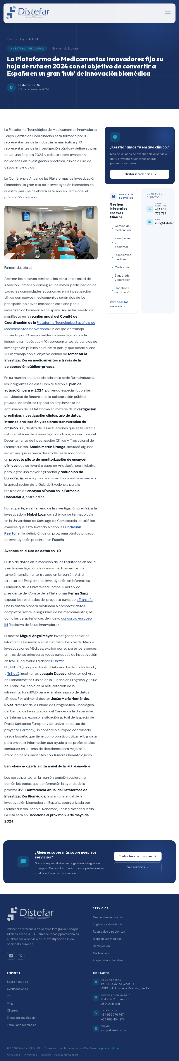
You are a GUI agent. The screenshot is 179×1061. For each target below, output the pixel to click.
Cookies (46, 1054)
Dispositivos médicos (123, 257)
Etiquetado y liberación (123, 278)
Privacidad (30, 1054)
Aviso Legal (14, 1054)
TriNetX (13, 673)
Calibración (123, 267)
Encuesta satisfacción (22, 1018)
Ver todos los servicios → (119, 304)
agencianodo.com (110, 1048)
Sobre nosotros (17, 982)
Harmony (27, 730)
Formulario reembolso (21, 1025)
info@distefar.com (113, 1030)
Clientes (12, 1010)
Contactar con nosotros (135, 856)
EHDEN (15, 667)
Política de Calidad (66, 1054)
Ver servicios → (137, 867)
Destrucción (101, 946)
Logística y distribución (108, 924)
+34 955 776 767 (112, 1015)
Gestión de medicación (123, 228)
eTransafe (85, 599)
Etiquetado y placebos (108, 960)
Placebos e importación (123, 290)
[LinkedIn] (11, 956)
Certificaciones (17, 989)
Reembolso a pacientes (122, 243)
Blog (21, 39)
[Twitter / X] (20, 956)
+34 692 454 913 (112, 1019)
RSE (9, 996)
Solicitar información (137, 174)
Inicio (10, 39)
